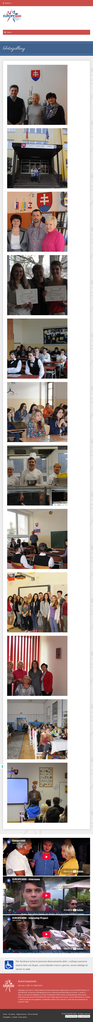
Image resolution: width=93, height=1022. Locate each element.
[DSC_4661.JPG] (46, 348)
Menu (9, 32)
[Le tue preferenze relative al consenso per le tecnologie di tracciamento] (2, 766)
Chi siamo (11, 1014)
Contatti (14, 1017)
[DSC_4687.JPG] (46, 602)
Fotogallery (7, 1017)
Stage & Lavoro (21, 1014)
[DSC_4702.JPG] (46, 792)
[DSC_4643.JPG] (46, 665)
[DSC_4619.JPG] (46, 94)
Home (5, 1014)
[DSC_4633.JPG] (46, 475)
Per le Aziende (33, 1014)
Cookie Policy (84, 1016)
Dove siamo (23, 1017)
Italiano (8, 3)
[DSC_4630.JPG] (46, 285)
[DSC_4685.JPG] (46, 412)
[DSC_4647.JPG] (46, 158)
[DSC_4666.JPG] (46, 729)
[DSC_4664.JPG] (46, 538)
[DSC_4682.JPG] (46, 221)
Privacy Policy (72, 1016)
